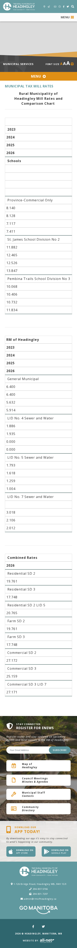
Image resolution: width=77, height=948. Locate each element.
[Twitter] (43, 926)
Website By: (31, 940)
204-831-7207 (40, 893)
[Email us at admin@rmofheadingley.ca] (55, 6)
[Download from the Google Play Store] (56, 851)
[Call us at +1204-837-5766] (49, 6)
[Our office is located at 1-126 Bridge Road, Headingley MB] (44, 6)
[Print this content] (72, 64)
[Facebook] (33, 926)
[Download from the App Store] (21, 851)
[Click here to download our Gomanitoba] (38, 910)
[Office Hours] (60, 6)
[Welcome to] (19, 6)
